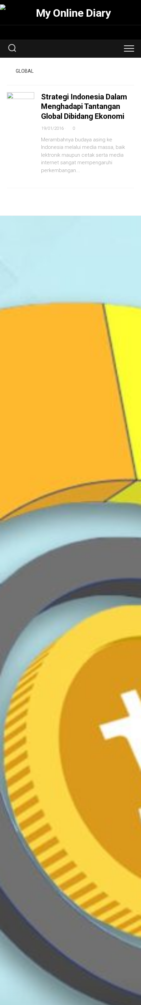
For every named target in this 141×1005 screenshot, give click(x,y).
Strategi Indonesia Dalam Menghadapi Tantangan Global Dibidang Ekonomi (84, 107)
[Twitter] (81, 32)
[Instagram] (72, 32)
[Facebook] (63, 32)
